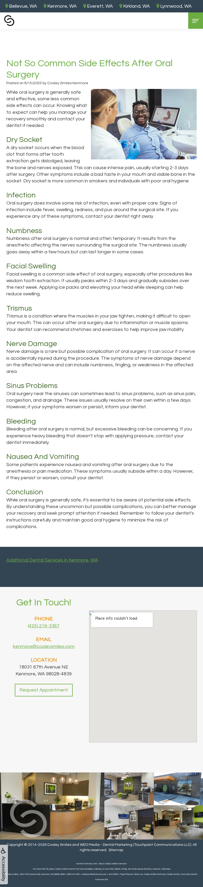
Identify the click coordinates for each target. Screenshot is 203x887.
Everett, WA (99, 6)
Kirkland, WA (136, 6)
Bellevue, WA (22, 6)
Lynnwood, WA (175, 6)
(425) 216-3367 (43, 625)
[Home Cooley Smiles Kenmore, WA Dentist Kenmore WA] (9, 20)
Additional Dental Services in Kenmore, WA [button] (52, 560)
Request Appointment (44, 689)
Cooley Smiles (59, 845)
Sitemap (116, 850)
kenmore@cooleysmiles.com (44, 646)
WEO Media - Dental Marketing (106, 845)
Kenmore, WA (61, 6)
